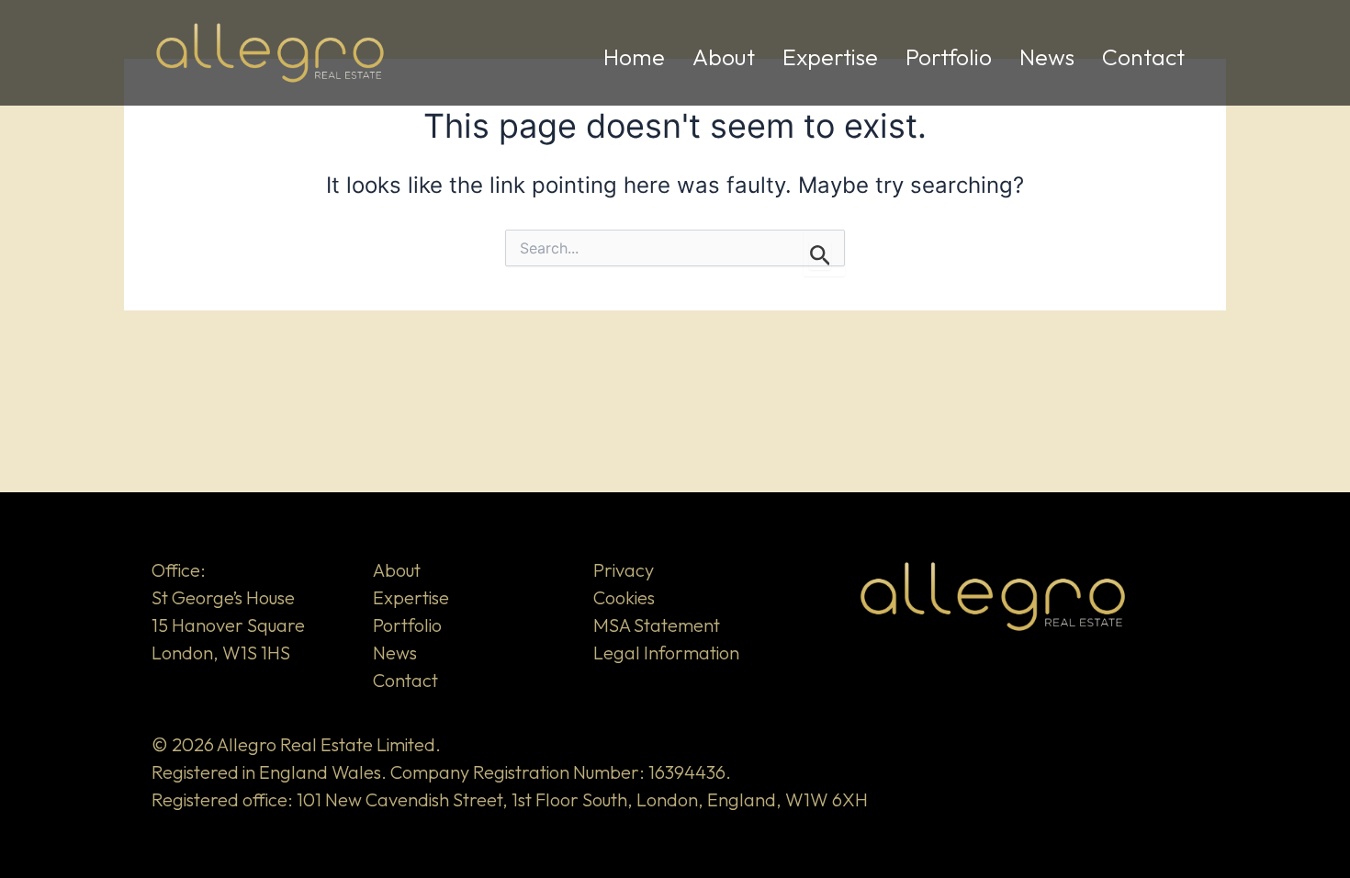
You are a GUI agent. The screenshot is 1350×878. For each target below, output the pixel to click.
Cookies (624, 597)
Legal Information (666, 652)
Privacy (623, 569)
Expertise (830, 57)
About (723, 57)
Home (634, 57)
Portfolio (949, 57)
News (1046, 57)
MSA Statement (656, 624)
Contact (1143, 57)
